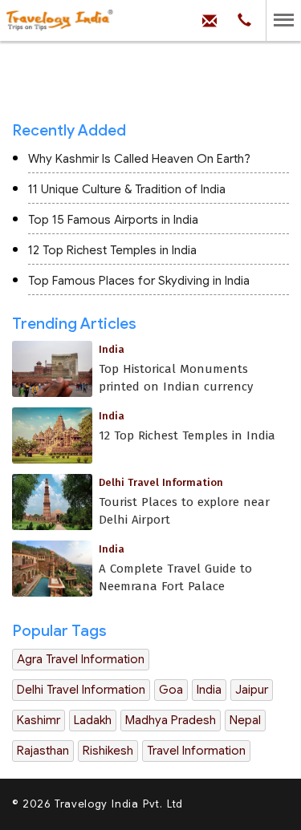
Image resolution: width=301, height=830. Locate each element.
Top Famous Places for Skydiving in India (139, 280)
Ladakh (93, 720)
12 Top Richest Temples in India (112, 250)
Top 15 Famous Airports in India (113, 220)
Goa (171, 689)
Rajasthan (43, 750)
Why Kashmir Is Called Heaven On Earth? (139, 159)
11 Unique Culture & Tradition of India (127, 189)
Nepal (245, 720)
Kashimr (38, 720)
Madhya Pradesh (170, 720)
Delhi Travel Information (81, 689)
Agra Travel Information (80, 659)
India (209, 689)
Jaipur (251, 689)
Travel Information (196, 750)
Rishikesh (108, 750)
